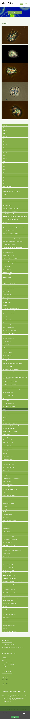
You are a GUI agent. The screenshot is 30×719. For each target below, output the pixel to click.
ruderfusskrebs (6, 528)
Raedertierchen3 (7, 302)
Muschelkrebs (6, 512)
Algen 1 (4, 183)
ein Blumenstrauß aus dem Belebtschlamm (13, 247)
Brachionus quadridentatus (9, 520)
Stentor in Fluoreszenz (8, 570)
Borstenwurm (6, 414)
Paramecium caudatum (8, 186)
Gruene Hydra (6, 473)
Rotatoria (5, 417)
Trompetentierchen (7, 366)
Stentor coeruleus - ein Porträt (10, 219)
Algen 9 (4, 161)
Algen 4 (4, 175)
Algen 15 (5, 144)
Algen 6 (4, 169)
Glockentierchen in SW (8, 403)
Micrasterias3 (6, 358)
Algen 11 (5, 155)
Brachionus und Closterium (9, 462)
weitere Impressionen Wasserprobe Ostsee (13, 598)
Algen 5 (4, 172)
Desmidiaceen (6, 531)
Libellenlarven (6, 266)
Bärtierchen (6, 620)
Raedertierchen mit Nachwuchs (10, 423)
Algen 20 (5, 130)
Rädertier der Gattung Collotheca (11, 233)
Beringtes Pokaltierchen (9, 349)
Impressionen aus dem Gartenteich (11, 239)
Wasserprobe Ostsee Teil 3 (9, 592)
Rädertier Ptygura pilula (9, 625)
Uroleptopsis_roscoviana (9, 288)
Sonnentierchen (7, 319)
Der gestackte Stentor (8, 250)
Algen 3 (4, 177)
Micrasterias (6, 534)
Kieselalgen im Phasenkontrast (10, 573)
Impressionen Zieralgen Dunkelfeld (11, 426)
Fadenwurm (6, 344)
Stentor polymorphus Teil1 (9, 575)
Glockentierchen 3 (7, 352)
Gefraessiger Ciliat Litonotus (10, 631)
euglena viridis (6, 451)
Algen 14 (5, 147)
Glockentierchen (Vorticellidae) (10, 258)
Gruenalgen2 (6, 475)
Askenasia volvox (7, 294)
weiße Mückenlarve (7, 200)
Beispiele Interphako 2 (8, 214)
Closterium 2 (6, 305)
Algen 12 (5, 153)
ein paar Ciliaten (7, 347)
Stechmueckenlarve (7, 277)
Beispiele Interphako (8, 392)
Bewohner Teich (7, 481)
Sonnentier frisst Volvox (8, 230)
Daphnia (5, 202)
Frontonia (5, 525)
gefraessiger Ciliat (7, 437)
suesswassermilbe (7, 514)
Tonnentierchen (6, 559)
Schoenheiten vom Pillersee (9, 537)
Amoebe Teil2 (6, 401)
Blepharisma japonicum (8, 467)
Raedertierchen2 (7, 553)
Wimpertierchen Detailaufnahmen (11, 478)
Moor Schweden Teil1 (8, 442)
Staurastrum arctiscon (8, 338)
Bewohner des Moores (8, 286)
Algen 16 (5, 141)
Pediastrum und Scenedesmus (10, 208)
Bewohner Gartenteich (8, 372)
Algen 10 (5, 158)
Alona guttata (6, 517)
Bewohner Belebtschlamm (9, 487)
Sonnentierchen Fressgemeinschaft (11, 389)
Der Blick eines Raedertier (9, 236)
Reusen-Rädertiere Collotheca (10, 211)
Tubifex (4, 197)
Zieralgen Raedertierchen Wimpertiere (12, 363)
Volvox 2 (5, 361)
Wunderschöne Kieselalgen (9, 603)
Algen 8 (4, 164)
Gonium (5, 316)
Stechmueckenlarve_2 (8, 272)
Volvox (4, 561)
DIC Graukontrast (7, 448)
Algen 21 (5, 128)
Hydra (4, 194)
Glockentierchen (7, 623)
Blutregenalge (6, 617)
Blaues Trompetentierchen (9, 545)
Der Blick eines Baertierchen (10, 539)
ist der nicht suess (7, 595)
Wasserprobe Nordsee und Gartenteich (12, 369)
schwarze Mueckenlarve (9, 283)
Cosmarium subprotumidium (10, 333)
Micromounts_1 (5, 677)
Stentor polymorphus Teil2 (9, 261)
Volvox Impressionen (8, 567)
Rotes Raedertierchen (8, 548)
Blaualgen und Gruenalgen (9, 406)
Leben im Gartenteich (8, 252)
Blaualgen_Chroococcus (9, 313)
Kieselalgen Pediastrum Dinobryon (11, 191)
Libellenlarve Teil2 (7, 275)
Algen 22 (5, 125)
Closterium (5, 523)
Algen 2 (4, 180)
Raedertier (5, 606)
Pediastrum (5, 453)
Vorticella (5, 492)
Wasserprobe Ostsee (8, 586)
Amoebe (5, 409)
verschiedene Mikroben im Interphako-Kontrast (15, 216)
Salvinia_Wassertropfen (8, 255)
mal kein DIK (6, 291)
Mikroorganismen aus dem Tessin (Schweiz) (13, 227)
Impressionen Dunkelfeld (9, 428)
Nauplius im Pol (6, 412)
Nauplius (5, 506)
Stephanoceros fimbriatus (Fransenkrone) (13, 241)
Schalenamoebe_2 (7, 341)
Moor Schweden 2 (7, 439)
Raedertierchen (6, 556)
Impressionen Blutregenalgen (10, 489)
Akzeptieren (15, 717)
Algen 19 (5, 133)
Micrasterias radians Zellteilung (10, 330)
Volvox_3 (5, 280)
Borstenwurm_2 (7, 325)
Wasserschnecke (7, 269)
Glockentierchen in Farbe (9, 263)
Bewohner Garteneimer (8, 484)
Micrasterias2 (6, 470)
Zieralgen (5, 374)
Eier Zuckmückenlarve (8, 464)
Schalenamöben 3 (7, 189)
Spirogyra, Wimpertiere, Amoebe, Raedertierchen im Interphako (15, 378)
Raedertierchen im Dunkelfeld (10, 431)
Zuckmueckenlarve (7, 542)
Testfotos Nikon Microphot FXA (10, 311)
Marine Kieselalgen (7, 355)
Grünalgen (5, 609)
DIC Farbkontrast (7, 445)
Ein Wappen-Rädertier (8, 225)
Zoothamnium (6, 628)
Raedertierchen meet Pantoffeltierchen (12, 550)
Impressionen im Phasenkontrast (11, 498)
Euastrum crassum (7, 336)
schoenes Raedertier (8, 395)
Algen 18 (5, 136)
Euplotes (5, 398)
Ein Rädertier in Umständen (9, 614)
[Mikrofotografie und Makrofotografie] (7, 4)
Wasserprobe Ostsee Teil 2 (9, 589)
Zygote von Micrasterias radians (11, 308)
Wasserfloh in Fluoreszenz (9, 578)
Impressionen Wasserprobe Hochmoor (12, 581)
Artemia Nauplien (7, 205)
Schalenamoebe (6, 434)
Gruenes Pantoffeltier (8, 611)
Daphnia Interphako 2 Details (10, 381)
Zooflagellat (6, 300)
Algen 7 (4, 166)
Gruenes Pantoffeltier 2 (8, 456)
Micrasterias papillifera (8, 327)
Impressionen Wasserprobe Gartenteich (13, 584)
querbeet (5, 222)
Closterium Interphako (8, 387)
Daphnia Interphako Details (10, 384)
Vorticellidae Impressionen (9, 495)
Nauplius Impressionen (8, 459)
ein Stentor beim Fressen (9, 244)
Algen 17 (5, 139)
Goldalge (5, 509)
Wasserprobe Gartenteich (9, 500)
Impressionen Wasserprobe (9, 503)
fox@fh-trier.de (7, 666)
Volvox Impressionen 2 (8, 564)
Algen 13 (5, 150)
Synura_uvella (6, 297)
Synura (4, 322)
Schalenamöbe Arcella (8, 600)
